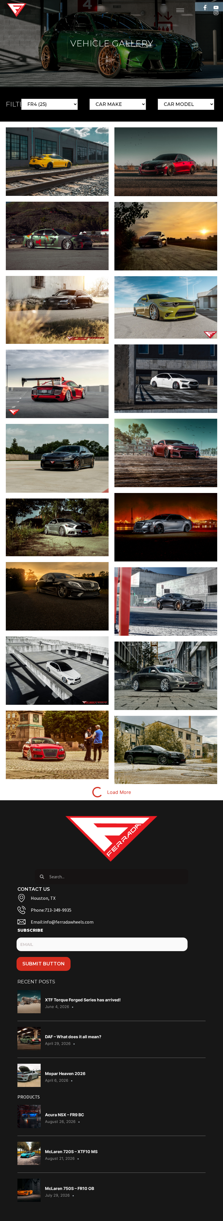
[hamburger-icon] (180, 10)
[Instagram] (216, 12)
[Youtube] (216, 7)
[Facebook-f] (205, 7)
